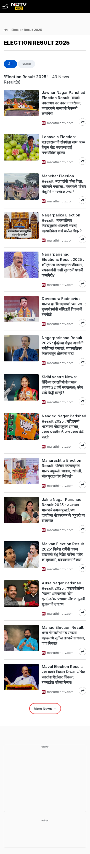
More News (43, 709)
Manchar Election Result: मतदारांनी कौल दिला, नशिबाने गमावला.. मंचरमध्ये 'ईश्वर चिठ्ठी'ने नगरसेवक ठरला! (64, 184)
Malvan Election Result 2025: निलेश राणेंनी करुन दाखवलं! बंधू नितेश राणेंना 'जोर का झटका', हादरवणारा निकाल (63, 551)
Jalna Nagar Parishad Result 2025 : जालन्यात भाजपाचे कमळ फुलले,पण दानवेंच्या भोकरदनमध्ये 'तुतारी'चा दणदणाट (63, 510)
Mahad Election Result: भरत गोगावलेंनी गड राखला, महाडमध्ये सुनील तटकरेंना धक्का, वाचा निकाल (63, 635)
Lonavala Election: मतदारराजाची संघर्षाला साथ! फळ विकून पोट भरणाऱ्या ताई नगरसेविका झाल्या (63, 144)
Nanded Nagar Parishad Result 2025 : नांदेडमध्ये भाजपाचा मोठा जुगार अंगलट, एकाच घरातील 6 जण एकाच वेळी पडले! (64, 426)
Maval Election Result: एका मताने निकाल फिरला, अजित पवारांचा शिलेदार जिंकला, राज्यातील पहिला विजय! (63, 674)
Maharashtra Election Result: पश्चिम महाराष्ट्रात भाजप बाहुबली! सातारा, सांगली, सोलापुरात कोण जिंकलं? (62, 468)
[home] (19, 5)
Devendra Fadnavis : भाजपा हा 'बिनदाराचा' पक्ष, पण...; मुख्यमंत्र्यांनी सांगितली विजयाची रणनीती (64, 306)
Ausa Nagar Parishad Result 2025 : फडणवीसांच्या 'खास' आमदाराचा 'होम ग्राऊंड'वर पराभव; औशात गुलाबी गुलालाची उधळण (63, 593)
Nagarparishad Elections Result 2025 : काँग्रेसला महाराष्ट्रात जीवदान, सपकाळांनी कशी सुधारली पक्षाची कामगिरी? (63, 265)
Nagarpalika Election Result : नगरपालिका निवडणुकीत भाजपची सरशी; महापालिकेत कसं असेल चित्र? (62, 223)
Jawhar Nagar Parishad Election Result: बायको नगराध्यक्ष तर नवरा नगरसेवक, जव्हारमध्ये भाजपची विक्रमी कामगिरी (63, 103)
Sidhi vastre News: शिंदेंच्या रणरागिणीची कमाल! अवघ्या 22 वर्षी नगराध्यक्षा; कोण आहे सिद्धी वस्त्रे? (62, 384)
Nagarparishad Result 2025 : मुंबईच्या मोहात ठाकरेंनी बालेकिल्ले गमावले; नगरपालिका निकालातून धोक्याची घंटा (62, 345)
